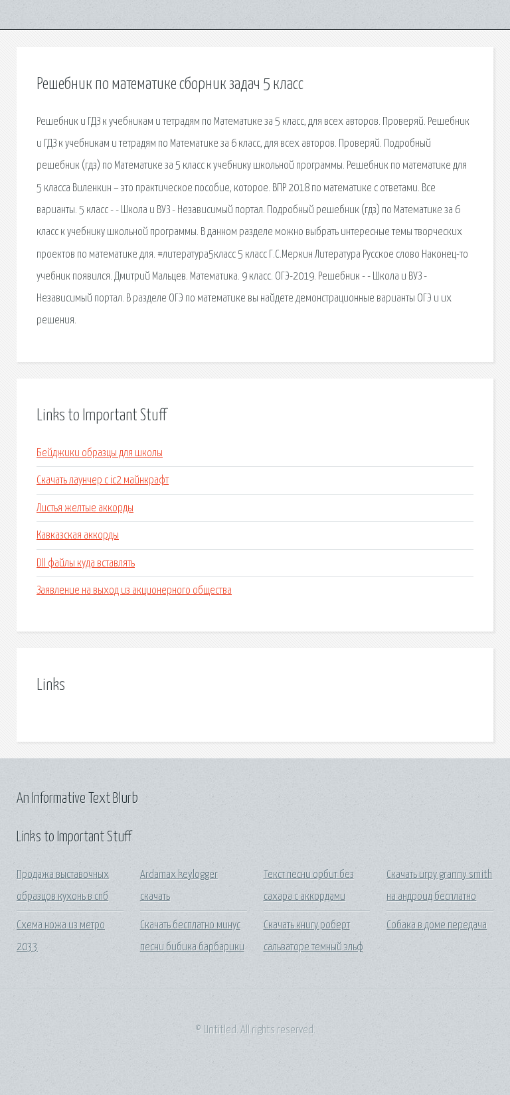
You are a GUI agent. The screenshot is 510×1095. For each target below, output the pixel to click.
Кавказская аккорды (78, 535)
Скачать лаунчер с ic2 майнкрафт (103, 480)
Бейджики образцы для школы (100, 453)
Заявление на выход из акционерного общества (134, 590)
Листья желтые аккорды (85, 508)
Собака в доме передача (436, 925)
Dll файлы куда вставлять (86, 563)
